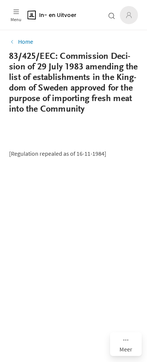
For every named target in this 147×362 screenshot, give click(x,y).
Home (25, 41)
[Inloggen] (129, 15)
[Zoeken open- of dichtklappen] (111, 16)
